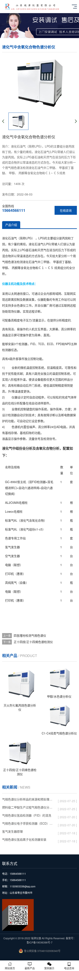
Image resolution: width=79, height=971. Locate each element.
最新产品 (30, 968)
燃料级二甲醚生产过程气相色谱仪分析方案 (28, 808)
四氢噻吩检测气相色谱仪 (30, 635)
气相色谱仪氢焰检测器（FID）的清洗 (28, 816)
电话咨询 (69, 968)
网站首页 (10, 968)
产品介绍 (11, 225)
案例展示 (49, 968)
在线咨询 (66, 210)
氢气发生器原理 (28, 832)
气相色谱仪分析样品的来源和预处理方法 (28, 800)
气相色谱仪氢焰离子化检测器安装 (28, 840)
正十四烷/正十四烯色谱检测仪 (33, 642)
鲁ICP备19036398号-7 (39, 942)
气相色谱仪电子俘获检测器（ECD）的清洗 (28, 824)
